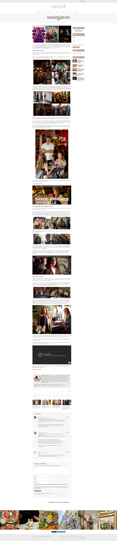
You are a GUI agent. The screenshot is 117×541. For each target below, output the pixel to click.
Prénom (74, 37)
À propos (34, 536)
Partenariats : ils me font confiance (44, 536)
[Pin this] (64, 391)
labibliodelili (41, 385)
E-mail (74, 41)
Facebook (54, 385)
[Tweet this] (61, 391)
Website (35, 481)
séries (35, 371)
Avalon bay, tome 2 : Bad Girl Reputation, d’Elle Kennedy (80, 66)
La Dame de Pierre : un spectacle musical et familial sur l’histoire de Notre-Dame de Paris (81, 79)
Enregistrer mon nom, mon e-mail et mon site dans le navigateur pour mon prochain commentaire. (51, 484)
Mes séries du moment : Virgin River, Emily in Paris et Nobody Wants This (80, 70)
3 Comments (69, 391)
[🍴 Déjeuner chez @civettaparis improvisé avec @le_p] (9, 520)
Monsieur (54, 375)
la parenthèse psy (41, 416)
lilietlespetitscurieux (64, 384)
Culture (35, 389)
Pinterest (57, 385)
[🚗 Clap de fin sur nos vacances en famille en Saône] (68, 520)
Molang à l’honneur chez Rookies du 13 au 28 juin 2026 (80, 74)
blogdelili (48, 384)
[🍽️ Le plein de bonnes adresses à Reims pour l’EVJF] (48, 520)
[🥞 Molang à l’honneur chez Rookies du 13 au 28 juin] (29, 520)
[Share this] (60, 391)
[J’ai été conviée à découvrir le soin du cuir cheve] (87, 520)
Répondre (67, 432)
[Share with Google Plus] (62, 391)
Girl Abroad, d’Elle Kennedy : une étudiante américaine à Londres (80, 61)
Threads (60, 385)
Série (41, 389)
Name (35, 476)
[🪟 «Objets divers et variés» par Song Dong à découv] (107, 520)
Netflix (35, 372)
